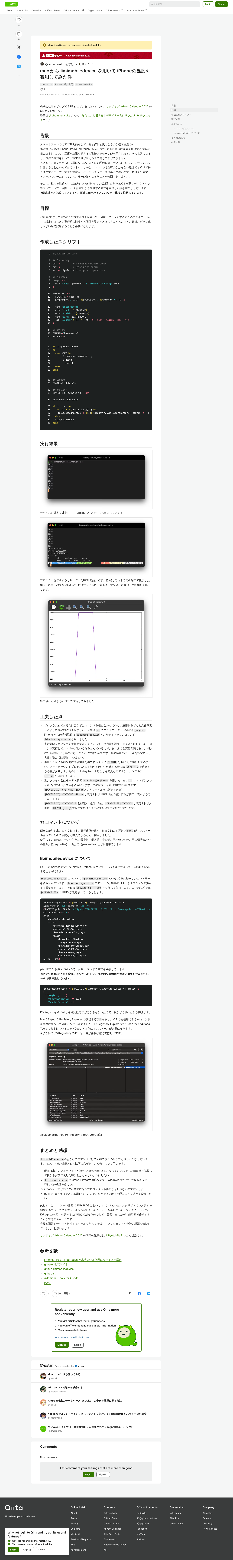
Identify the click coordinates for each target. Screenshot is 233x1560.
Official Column (74, 10)
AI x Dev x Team (137, 10)
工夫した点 (176, 123)
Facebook (142, 1528)
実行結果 (175, 119)
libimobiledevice (84, 84)
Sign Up (103, 1474)
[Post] (18, 47)
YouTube (141, 1534)
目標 (173, 110)
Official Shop (176, 1523)
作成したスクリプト (181, 114)
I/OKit (47, 1282)
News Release (210, 1528)
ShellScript (46, 84)
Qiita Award (110, 1539)
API (105, 1549)
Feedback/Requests (81, 1539)
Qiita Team (175, 1513)
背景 (173, 105)
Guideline (75, 1528)
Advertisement (78, 1549)
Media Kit (75, 1534)
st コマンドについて (184, 128)
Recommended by (64, 1366)
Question (37, 10)
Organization (95, 10)
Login (208, 4)
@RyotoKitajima (116, 1235)
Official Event (52, 10)
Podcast (141, 1539)
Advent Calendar (112, 1528)
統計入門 (68, 84)
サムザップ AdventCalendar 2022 (127, 106)
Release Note (110, 1513)
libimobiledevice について (187, 133)
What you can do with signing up (72, 1337)
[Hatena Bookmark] (18, 66)
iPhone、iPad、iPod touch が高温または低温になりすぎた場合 (83, 1259)
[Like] (18, 19)
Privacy (74, 1523)
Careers (207, 1518)
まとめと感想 (178, 137)
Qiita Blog (208, 1523)
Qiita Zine (174, 1518)
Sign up (27, 1549)
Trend (10, 10)
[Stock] (18, 33)
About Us (207, 1513)
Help (73, 1544)
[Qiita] (11, 4)
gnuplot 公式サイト (56, 1264)
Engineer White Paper (115, 1544)
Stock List (22, 10)
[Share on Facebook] (18, 56)
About (74, 1513)
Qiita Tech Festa (112, 1534)
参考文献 (175, 142)
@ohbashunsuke (59, 115)
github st (49, 1273)
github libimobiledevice (59, 1268)
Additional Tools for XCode (61, 1278)
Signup (221, 4)
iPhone (58, 84)
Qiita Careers (114, 10)
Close (42, 1549)
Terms (74, 1518)
